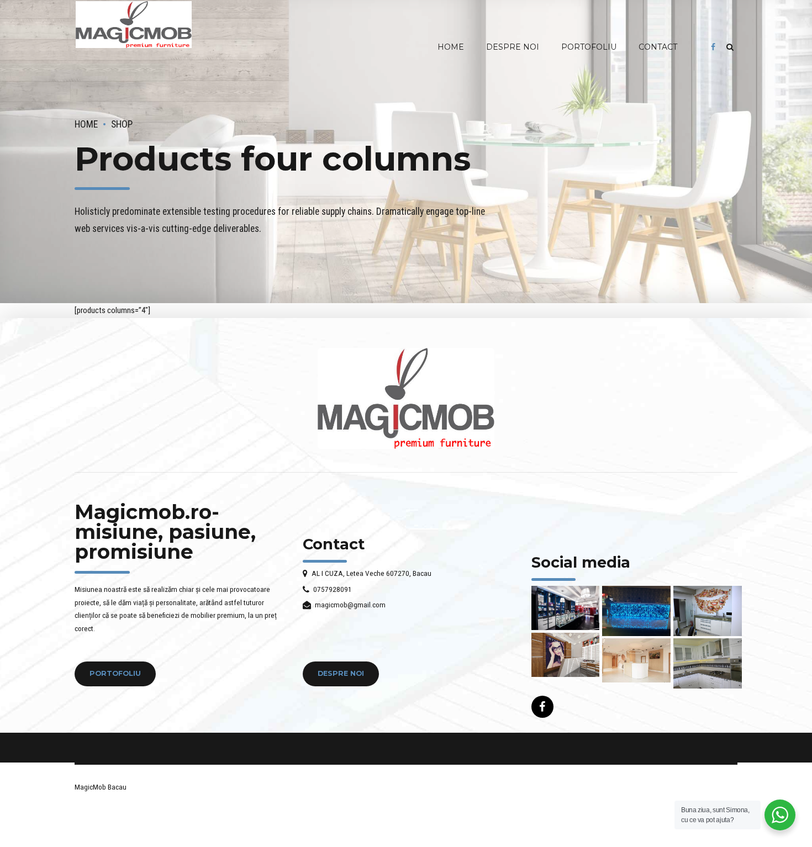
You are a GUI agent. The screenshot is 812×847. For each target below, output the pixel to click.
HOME (450, 47)
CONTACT (658, 47)
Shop (122, 124)
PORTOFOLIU (588, 47)
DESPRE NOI (512, 47)
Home (86, 124)
